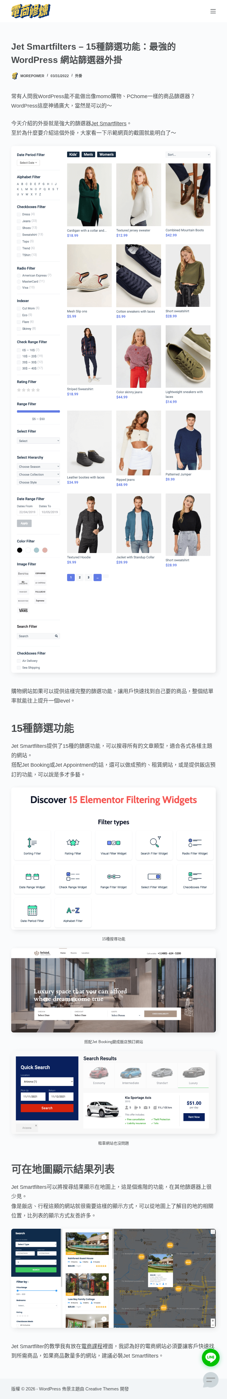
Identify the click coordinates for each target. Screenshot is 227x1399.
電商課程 (92, 1346)
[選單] (213, 11)
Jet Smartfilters (109, 124)
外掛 (78, 76)
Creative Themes (102, 1388)
